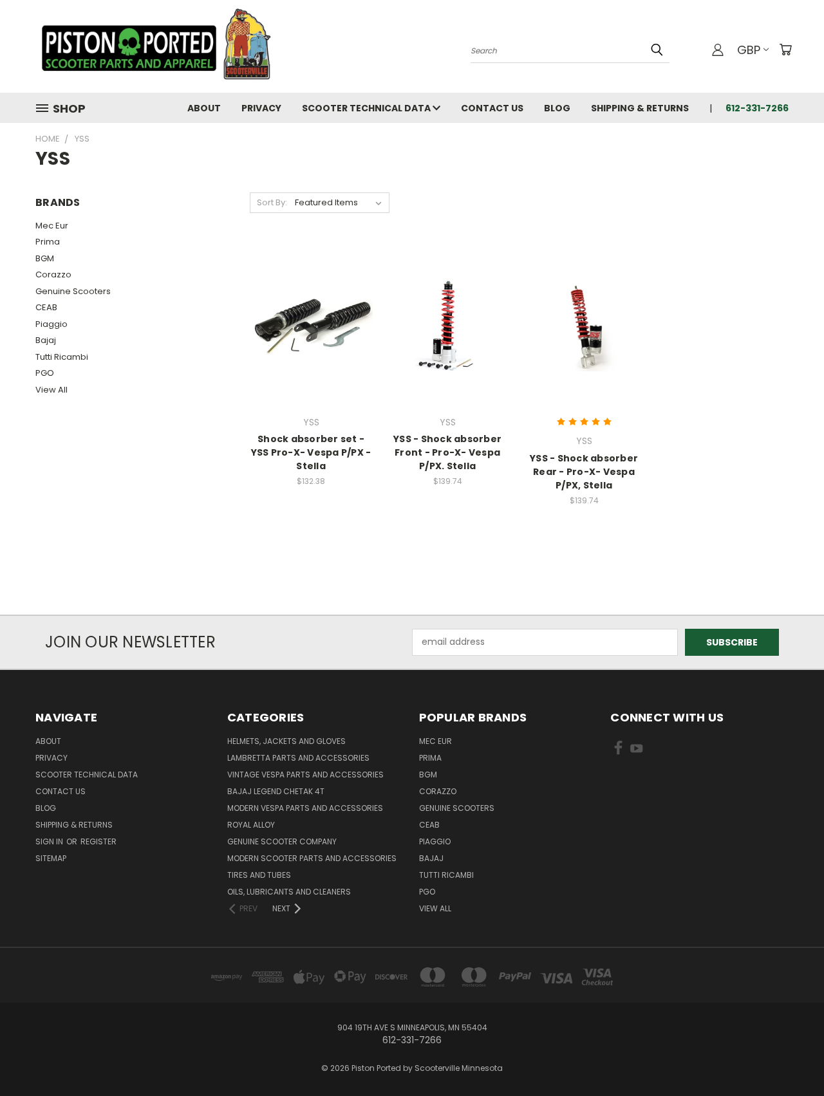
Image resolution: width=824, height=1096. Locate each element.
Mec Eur (51, 225)
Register (98, 841)
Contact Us (492, 108)
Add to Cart (448, 347)
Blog (557, 108)
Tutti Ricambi (61, 357)
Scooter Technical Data (367, 108)
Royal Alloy (251, 824)
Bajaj (45, 340)
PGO (44, 373)
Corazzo (53, 274)
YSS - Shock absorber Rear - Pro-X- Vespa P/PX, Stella (584, 472)
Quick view (311, 298)
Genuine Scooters (73, 291)
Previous (790, 1056)
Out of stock (311, 347)
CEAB (46, 307)
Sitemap (50, 858)
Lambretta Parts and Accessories (298, 757)
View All (51, 390)
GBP (748, 50)
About (204, 108)
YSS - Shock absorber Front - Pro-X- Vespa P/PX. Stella (447, 452)
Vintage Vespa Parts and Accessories (305, 774)
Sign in (50, 841)
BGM (44, 258)
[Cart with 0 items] (785, 49)
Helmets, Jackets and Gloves (286, 741)
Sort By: (272, 202)
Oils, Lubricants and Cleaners (289, 891)
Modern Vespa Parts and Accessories (305, 808)
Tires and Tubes (259, 874)
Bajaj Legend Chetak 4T (275, 791)
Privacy (261, 108)
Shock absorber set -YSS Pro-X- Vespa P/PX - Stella (311, 452)
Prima (47, 242)
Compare (307, 324)
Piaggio (51, 324)
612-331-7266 (757, 108)
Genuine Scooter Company (282, 841)
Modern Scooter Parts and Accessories (312, 858)
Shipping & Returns (640, 108)
